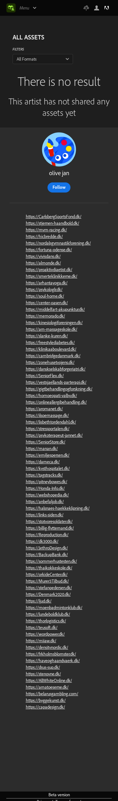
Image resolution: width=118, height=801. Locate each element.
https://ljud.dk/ (39, 601)
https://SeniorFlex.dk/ (45, 375)
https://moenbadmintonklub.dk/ (54, 607)
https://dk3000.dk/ (42, 541)
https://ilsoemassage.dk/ (47, 415)
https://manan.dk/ (42, 448)
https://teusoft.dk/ (42, 627)
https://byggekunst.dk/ (46, 700)
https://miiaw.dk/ (41, 641)
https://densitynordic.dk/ (47, 647)
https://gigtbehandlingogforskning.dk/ (59, 389)
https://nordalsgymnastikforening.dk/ (58, 243)
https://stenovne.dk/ (43, 674)
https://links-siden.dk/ (45, 515)
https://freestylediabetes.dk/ (50, 342)
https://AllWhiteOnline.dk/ (49, 680)
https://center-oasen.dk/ (47, 303)
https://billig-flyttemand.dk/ (50, 528)
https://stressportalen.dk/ (48, 428)
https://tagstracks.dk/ (44, 475)
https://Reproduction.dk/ (47, 534)
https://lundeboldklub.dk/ (48, 614)
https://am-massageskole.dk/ (51, 329)
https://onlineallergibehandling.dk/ (56, 402)
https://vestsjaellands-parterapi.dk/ (56, 382)
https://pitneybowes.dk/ (46, 481)
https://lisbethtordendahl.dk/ (51, 422)
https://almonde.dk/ (43, 263)
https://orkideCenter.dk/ (47, 574)
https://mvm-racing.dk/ (46, 230)
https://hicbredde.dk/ (44, 236)
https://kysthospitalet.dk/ (48, 468)
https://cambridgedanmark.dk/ (53, 356)
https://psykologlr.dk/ (44, 289)
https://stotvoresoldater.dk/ (49, 521)
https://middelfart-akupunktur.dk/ (55, 309)
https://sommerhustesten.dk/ (51, 561)
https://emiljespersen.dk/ (48, 455)
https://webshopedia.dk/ (47, 495)
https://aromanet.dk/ (44, 409)
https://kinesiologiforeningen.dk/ (54, 322)
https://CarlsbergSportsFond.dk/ (53, 216)
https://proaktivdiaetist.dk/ (49, 269)
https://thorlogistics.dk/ (46, 621)
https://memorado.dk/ (45, 316)
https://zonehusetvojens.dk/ (50, 362)
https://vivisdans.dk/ (43, 256)
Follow (59, 187)
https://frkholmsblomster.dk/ (51, 654)
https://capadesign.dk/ (45, 707)
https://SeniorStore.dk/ (45, 442)
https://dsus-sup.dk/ (43, 667)
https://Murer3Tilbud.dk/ (47, 581)
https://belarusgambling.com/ (52, 694)
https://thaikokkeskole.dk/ (49, 568)
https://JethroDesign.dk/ (47, 548)
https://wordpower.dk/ (45, 634)
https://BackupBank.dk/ (47, 554)
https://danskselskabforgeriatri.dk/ (56, 369)
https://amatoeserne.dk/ (47, 687)
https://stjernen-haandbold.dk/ (52, 223)
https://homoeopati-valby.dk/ (51, 395)
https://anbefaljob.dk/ (45, 501)
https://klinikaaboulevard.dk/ (51, 349)
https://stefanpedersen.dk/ (49, 587)
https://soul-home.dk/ (45, 296)
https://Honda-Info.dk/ (45, 488)
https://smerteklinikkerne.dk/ (51, 276)
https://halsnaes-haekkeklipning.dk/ (58, 508)
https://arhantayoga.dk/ (47, 283)
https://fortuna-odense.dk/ (49, 249)
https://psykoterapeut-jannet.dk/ (54, 435)
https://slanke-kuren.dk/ (47, 336)
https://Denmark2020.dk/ (48, 594)
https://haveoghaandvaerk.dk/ (53, 660)
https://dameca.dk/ (43, 462)
